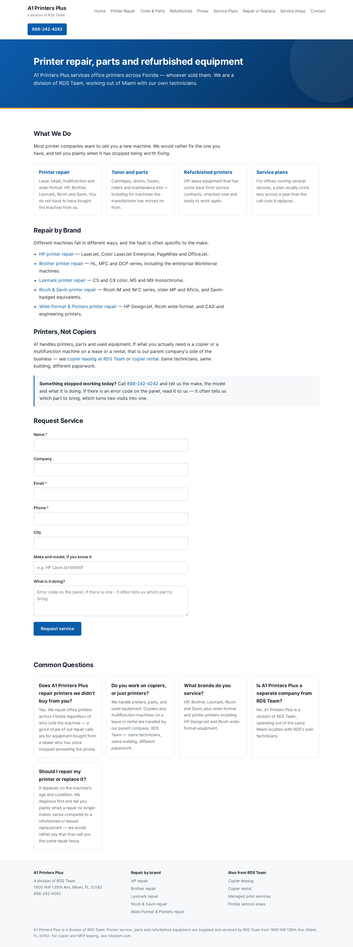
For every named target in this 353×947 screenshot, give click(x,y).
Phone (41, 507)
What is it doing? (49, 581)
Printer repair (54, 172)
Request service (57, 628)
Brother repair (143, 888)
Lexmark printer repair (62, 280)
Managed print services (249, 896)
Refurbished (181, 11)
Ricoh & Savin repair (149, 904)
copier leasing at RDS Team (96, 358)
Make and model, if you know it (63, 556)
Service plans (272, 172)
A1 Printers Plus (47, 11)
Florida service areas (246, 904)
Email (40, 483)
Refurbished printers (208, 172)
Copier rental (239, 888)
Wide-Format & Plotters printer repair (78, 306)
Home (100, 11)
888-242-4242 (47, 29)
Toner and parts (129, 172)
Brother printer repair (61, 263)
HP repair (139, 880)
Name (40, 434)
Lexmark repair (144, 896)
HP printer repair (56, 254)
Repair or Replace (259, 11)
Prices (202, 11)
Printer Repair (123, 11)
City (37, 532)
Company (43, 458)
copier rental (145, 358)
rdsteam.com (119, 935)
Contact (318, 11)
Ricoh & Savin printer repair (67, 289)
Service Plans (225, 11)
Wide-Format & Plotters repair (157, 911)
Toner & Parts (152, 11)
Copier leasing (241, 880)
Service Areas (293, 11)
